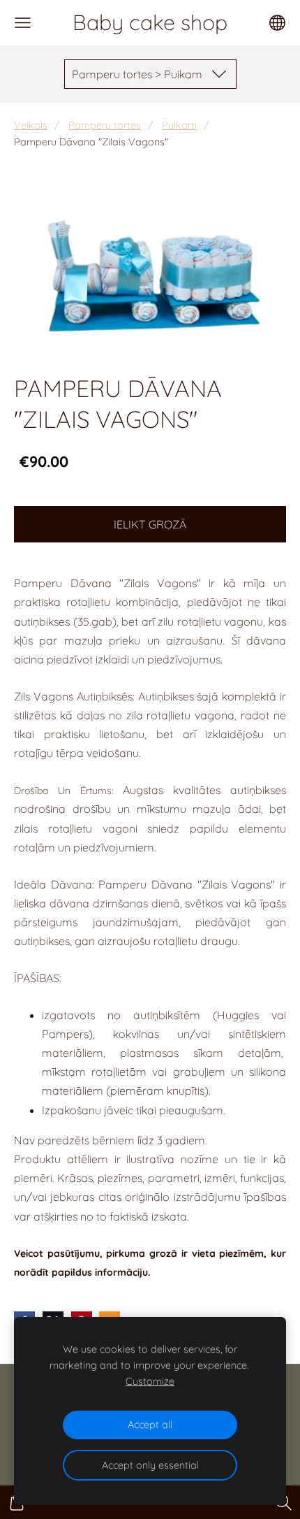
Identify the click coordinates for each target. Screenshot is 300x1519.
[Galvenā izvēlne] (22, 22)
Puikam (179, 125)
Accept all (150, 1424)
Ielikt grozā (150, 524)
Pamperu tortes (104, 125)
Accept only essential (150, 1465)
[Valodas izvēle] (277, 22)
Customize (150, 1381)
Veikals (30, 125)
